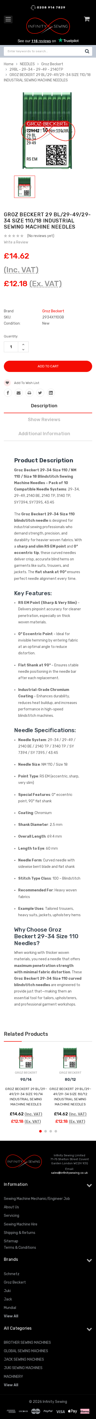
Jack (8, 1299)
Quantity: (11, 336)
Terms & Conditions (20, 1247)
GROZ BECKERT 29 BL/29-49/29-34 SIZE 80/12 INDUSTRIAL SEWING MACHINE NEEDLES (70, 1096)
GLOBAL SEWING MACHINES (26, 1351)
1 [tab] (40, 1131)
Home (9, 64)
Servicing (11, 1215)
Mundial (10, 1308)
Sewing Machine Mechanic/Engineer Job (37, 1199)
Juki (7, 1291)
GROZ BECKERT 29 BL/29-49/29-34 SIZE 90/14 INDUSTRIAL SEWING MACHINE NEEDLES (26, 1096)
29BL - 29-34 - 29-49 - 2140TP (36, 69)
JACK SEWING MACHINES (24, 1359)
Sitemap (11, 1241)
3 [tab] (50, 1131)
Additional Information (44, 433)
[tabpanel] (24, 188)
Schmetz (11, 1274)
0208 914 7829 (51, 7)
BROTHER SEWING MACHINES (27, 1342)
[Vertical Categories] (8, 19)
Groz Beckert (52, 64)
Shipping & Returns (19, 1233)
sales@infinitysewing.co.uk (69, 1173)
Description (44, 406)
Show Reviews (44, 419)
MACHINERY (13, 1376)
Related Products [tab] (26, 1034)
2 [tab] (45, 1131)
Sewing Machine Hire (20, 1224)
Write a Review (16, 242)
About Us (11, 1207)
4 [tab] (56, 1131)
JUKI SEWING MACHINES (23, 1368)
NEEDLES (27, 64)
